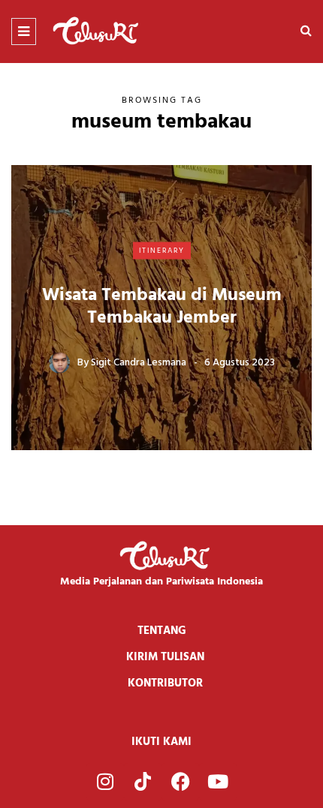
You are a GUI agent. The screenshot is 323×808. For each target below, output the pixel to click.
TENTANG (161, 631)
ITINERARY (162, 250)
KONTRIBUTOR (165, 683)
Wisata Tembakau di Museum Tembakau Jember (162, 306)
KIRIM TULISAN (165, 657)
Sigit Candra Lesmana (138, 362)
